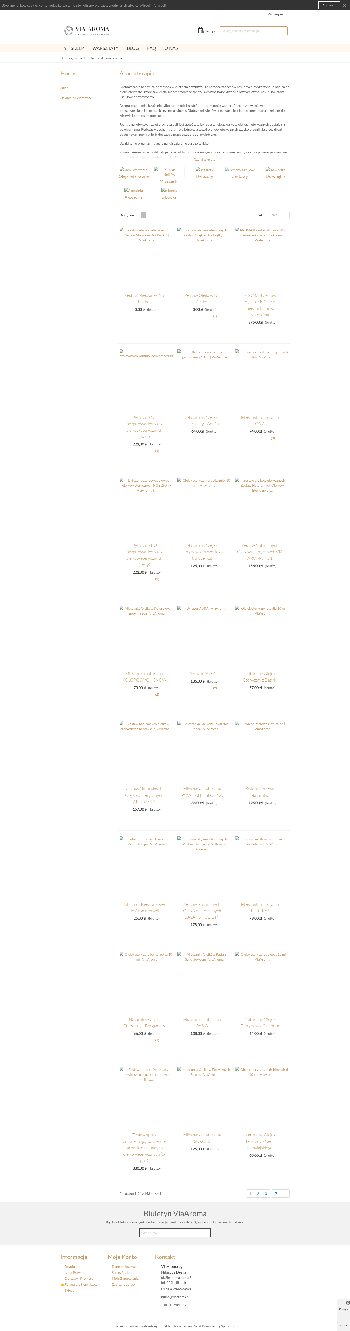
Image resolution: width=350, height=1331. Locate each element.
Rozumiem (329, 5)
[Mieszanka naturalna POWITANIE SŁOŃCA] (204, 752)
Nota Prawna (74, 1272)
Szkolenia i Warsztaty (75, 98)
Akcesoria (134, 197)
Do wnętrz (275, 176)
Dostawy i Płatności (79, 1278)
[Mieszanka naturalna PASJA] (204, 983)
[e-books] (169, 190)
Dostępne (127, 215)
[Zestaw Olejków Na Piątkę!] (204, 259)
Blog (133, 48)
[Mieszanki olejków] (169, 172)
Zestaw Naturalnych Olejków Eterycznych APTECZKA (144, 795)
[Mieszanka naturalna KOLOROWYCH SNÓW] (147, 637)
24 (260, 215)
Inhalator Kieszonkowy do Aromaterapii (144, 907)
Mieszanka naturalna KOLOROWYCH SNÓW (144, 677)
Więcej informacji (153, 5)
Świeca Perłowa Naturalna (260, 792)
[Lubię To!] (170, 294)
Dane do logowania (126, 1266)
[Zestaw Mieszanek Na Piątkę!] (147, 259)
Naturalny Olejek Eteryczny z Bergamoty (144, 1022)
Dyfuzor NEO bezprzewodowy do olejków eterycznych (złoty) (144, 555)
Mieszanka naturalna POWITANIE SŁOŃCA (202, 792)
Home (68, 73)
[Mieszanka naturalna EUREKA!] (262, 867)
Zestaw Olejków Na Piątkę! (202, 298)
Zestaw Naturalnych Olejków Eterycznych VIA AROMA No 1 (260, 552)
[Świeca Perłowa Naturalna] (262, 752)
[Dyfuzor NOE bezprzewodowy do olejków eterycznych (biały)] (147, 380)
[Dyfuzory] (204, 169)
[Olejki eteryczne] (133, 169)
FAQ (151, 48)
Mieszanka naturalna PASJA (202, 1022)
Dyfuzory (204, 176)
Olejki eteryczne (134, 176)
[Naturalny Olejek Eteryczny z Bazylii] (262, 637)
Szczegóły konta (123, 1272)
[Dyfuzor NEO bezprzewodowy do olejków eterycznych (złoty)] (147, 509)
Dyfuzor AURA (202, 673)
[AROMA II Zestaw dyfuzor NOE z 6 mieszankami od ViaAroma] (262, 259)
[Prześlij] (283, 31)
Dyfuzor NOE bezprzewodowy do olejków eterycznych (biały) (144, 426)
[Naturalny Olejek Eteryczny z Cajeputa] (262, 983)
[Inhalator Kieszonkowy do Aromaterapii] (147, 867)
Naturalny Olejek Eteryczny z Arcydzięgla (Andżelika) (202, 552)
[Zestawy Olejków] (240, 169)
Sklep (77, 48)
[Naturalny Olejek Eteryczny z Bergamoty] (147, 983)
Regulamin (72, 1266)
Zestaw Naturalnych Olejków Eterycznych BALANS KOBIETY (202, 910)
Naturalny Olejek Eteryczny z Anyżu (202, 420)
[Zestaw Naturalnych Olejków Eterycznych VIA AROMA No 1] (262, 509)
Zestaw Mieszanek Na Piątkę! (144, 298)
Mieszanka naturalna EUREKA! (260, 907)
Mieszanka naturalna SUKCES (202, 1138)
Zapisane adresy (124, 1284)
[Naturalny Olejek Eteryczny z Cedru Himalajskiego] (262, 1098)
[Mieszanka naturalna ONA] (262, 380)
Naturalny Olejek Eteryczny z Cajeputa (260, 1022)
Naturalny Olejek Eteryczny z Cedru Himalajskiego (260, 1141)
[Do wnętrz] (275, 169)
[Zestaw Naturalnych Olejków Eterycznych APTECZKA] (147, 752)
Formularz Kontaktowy (82, 1284)
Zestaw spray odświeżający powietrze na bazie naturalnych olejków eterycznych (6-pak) (144, 1147)
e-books (169, 197)
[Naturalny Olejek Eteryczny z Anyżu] (204, 380)
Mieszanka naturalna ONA (260, 420)
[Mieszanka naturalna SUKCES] (204, 1098)
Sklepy (69, 1290)
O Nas (171, 48)
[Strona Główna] (64, 48)
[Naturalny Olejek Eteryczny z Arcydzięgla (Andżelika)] (204, 509)
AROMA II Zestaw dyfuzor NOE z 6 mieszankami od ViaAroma (260, 305)
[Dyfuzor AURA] (204, 637)
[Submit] (206, 1233)
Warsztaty (105, 48)
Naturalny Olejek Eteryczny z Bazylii (260, 677)
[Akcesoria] (133, 190)
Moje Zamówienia (125, 1278)
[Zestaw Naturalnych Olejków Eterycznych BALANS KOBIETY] (204, 867)
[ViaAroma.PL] (86, 30)
